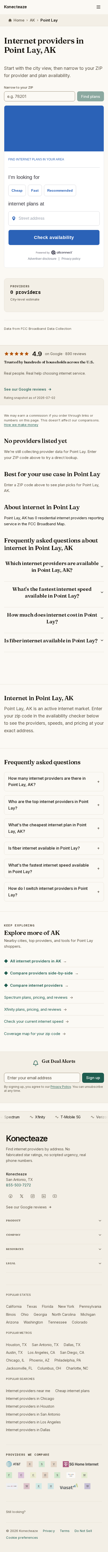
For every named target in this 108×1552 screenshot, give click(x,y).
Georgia (40, 1314)
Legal (10, 1263)
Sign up (93, 1077)
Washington (33, 1322)
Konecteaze (15, 6)
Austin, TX (14, 1352)
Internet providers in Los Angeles (33, 1422)
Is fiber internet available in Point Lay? (50, 640)
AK (32, 20)
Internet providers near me (28, 1391)
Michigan (88, 1314)
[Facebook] (10, 1196)
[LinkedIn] (43, 1196)
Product (13, 1220)
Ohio (25, 1314)
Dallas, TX (72, 1345)
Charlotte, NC (77, 1368)
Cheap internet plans (72, 1391)
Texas (32, 1306)
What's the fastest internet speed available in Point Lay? (51, 592)
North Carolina (64, 1314)
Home (19, 20)
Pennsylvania (90, 1306)
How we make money (21, 425)
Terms (65, 1531)
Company (13, 1234)
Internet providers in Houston (30, 1406)
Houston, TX (16, 1345)
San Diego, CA (72, 1352)
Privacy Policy (60, 1087)
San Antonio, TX (45, 1345)
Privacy (49, 1531)
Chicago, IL (15, 1360)
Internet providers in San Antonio (33, 1414)
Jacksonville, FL (19, 1368)
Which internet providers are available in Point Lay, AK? (51, 566)
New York (66, 1306)
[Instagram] (32, 1196)
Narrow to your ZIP (18, 87)
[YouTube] (54, 1196)
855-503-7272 (18, 1185)
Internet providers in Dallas (28, 1430)
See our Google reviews (25, 389)
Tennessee (57, 1322)
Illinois (11, 1314)
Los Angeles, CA (41, 1352)
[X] (21, 1196)
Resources (14, 1249)
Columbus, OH (49, 1368)
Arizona (12, 1322)
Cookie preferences (22, 1537)
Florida (47, 1306)
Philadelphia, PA (68, 1360)
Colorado (79, 1322)
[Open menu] (98, 7)
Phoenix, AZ (39, 1360)
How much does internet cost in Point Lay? (52, 618)
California (14, 1306)
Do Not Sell (83, 1531)
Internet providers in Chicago (30, 1398)
